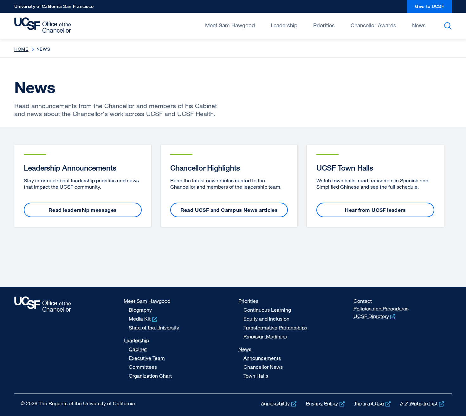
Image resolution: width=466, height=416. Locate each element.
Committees (143, 367)
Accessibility (279, 403)
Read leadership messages (83, 210)
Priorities (324, 25)
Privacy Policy (326, 403)
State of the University (154, 327)
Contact (362, 301)
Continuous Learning (267, 310)
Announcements (262, 358)
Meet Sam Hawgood (230, 25)
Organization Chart (150, 376)
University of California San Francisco (54, 8)
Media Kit (144, 318)
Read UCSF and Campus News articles (229, 210)
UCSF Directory (375, 316)
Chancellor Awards (373, 25)
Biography (140, 310)
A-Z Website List (422, 403)
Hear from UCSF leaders (375, 210)
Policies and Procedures (381, 308)
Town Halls (255, 376)
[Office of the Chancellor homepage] (44, 25)
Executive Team (147, 358)
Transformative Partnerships (275, 327)
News (419, 25)
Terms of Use (373, 403)
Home (21, 49)
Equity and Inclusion (266, 318)
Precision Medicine (265, 336)
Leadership (284, 25)
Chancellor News (263, 367)
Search (449, 26)
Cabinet (138, 349)
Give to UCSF (433, 8)
